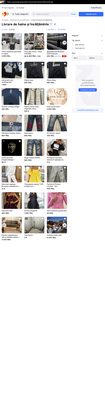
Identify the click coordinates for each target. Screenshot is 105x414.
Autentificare (96, 8)
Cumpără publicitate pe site (87, 110)
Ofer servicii (79, 45)
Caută (73, 14)
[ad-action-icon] (20, 35)
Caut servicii (79, 48)
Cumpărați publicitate (87, 90)
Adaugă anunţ (91, 14)
